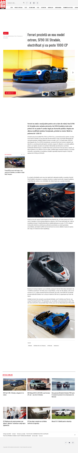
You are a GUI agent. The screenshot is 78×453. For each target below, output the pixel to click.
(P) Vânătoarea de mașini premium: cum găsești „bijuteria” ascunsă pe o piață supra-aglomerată (14, 423)
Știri (12, 7)
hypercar (49, 345)
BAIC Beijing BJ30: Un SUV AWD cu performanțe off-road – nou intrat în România (38, 394)
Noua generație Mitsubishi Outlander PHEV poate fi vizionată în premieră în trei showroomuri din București (63, 395)
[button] (24, 3)
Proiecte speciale (19, 7)
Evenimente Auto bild (68, 7)
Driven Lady (50, 7)
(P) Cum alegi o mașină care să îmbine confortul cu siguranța (37, 422)
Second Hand (32, 7)
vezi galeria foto (9, 93)
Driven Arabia (58, 7)
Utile (38, 7)
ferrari (30, 345)
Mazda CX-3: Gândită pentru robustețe (61, 421)
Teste (26, 7)
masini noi (56, 345)
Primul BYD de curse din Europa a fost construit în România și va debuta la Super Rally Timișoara (15, 172)
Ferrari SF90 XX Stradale (40, 345)
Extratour (43, 7)
